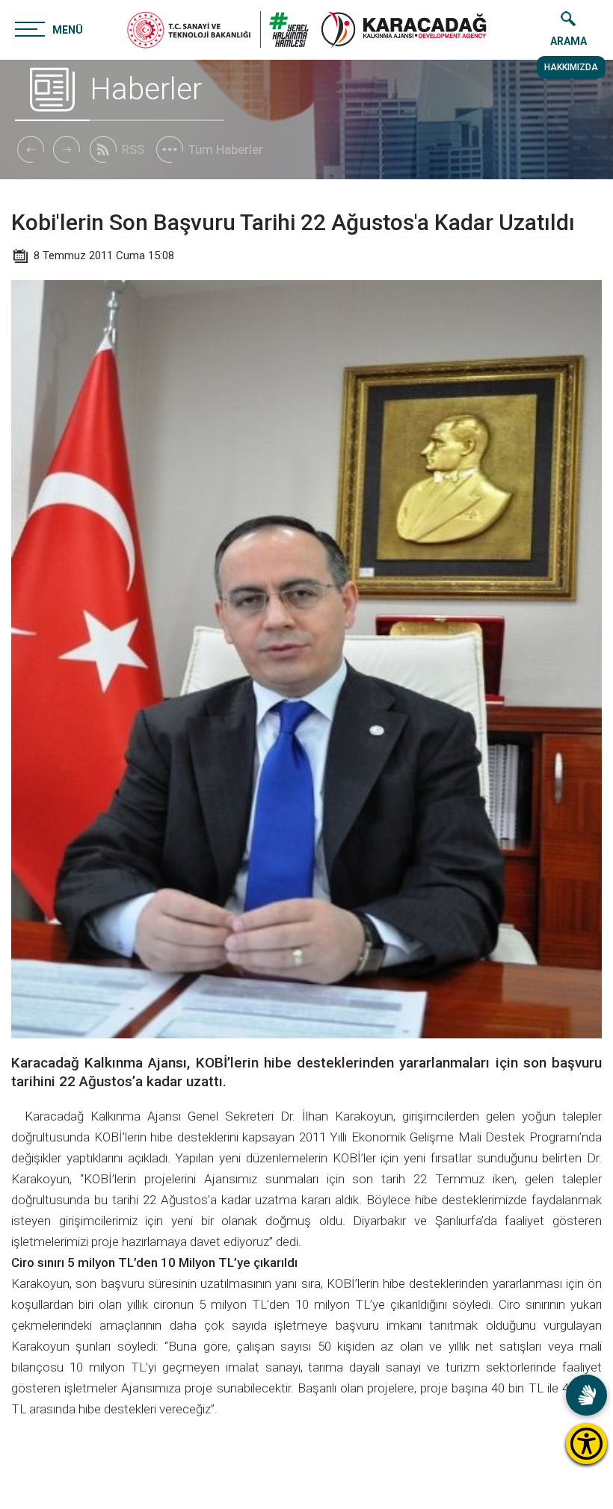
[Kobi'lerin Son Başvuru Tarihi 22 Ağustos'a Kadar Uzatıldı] (404, 30)
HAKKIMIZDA (571, 67)
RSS (133, 149)
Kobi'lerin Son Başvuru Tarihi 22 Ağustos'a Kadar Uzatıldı (293, 222)
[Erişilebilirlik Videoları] (586, 1395)
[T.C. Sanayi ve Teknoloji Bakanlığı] (218, 30)
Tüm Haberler (225, 149)
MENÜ (67, 30)
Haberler (146, 89)
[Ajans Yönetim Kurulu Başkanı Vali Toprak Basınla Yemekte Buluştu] (30, 149)
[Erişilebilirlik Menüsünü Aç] (586, 1443)
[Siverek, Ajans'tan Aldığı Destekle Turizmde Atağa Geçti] (66, 149)
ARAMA (568, 41)
